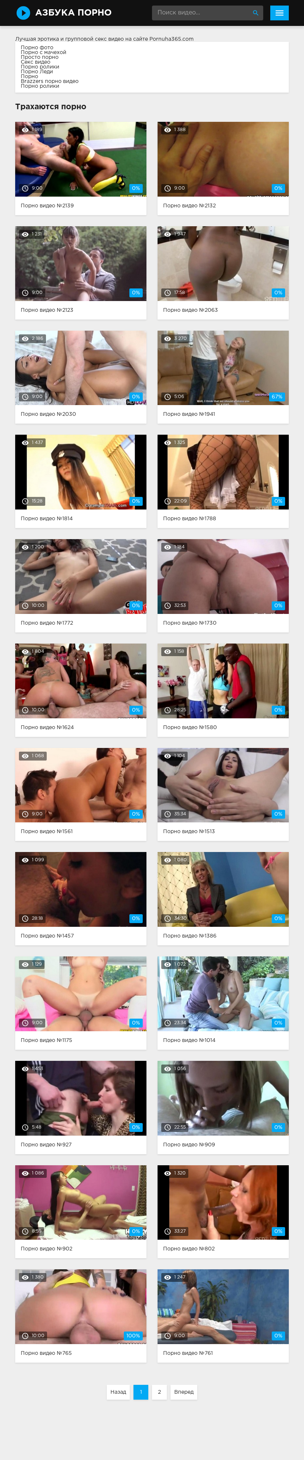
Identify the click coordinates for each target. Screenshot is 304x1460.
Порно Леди (37, 72)
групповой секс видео (94, 39)
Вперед (184, 1392)
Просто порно (40, 57)
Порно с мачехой (43, 52)
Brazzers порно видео (50, 81)
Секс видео (35, 62)
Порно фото (37, 48)
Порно (29, 76)
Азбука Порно (73, 13)
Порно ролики (40, 67)
